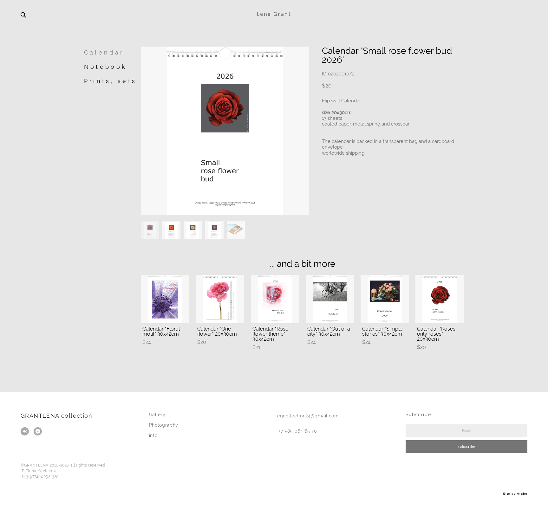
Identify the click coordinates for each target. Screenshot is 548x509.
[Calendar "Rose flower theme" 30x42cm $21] (275, 299)
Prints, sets (110, 81)
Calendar (104, 52)
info (153, 435)
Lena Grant (274, 13)
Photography (164, 425)
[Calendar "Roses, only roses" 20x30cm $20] (439, 299)
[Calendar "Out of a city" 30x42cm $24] (330, 299)
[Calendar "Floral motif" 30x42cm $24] (165, 299)
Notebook (105, 66)
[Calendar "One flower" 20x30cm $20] (220, 299)
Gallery (157, 414)
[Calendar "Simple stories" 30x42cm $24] (385, 299)
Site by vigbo (515, 493)
